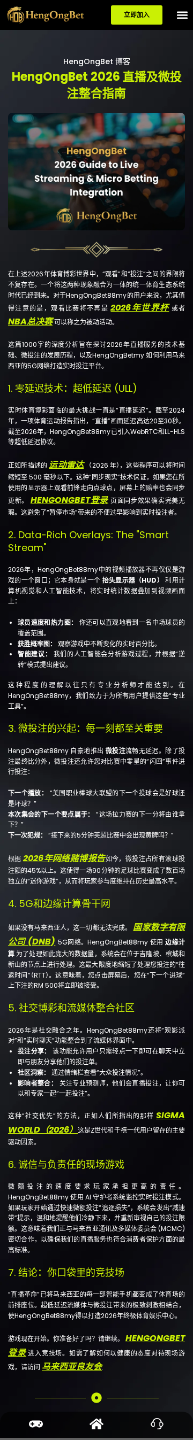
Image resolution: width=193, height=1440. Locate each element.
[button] (182, 15)
